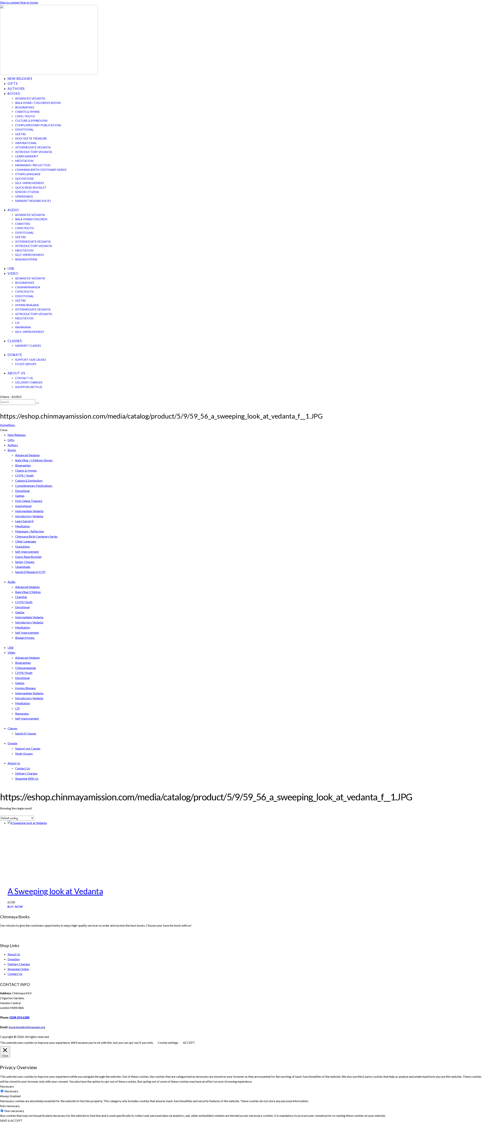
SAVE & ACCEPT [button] (11, 1120)
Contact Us (15, 974)
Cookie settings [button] (168, 1042)
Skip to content (10, 2)
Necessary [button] (7, 1086)
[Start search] (37, 403)
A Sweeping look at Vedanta (55, 891)
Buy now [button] (15, 906)
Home (4, 425)
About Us (14, 954)
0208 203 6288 (19, 1017)
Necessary (11, 1091)
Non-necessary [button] (10, 1106)
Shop (11, 425)
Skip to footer (29, 2)
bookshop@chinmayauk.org (27, 1027)
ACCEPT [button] (189, 1042)
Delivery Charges (19, 964)
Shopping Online (18, 969)
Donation (14, 959)
